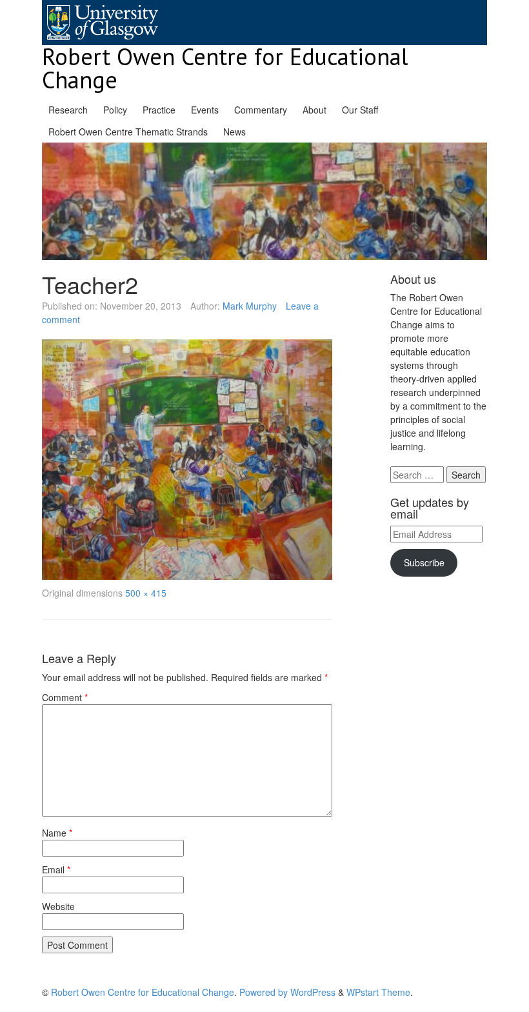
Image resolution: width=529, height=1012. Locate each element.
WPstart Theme (378, 992)
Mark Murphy (250, 305)
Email (56, 869)
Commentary (260, 109)
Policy (115, 109)
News (234, 131)
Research (68, 109)
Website (58, 906)
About (314, 109)
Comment (65, 697)
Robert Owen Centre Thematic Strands (128, 131)
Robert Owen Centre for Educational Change (225, 68)
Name (57, 832)
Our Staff (360, 109)
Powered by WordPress (287, 992)
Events (205, 109)
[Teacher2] (187, 459)
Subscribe (424, 562)
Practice (159, 109)
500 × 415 (145, 592)
